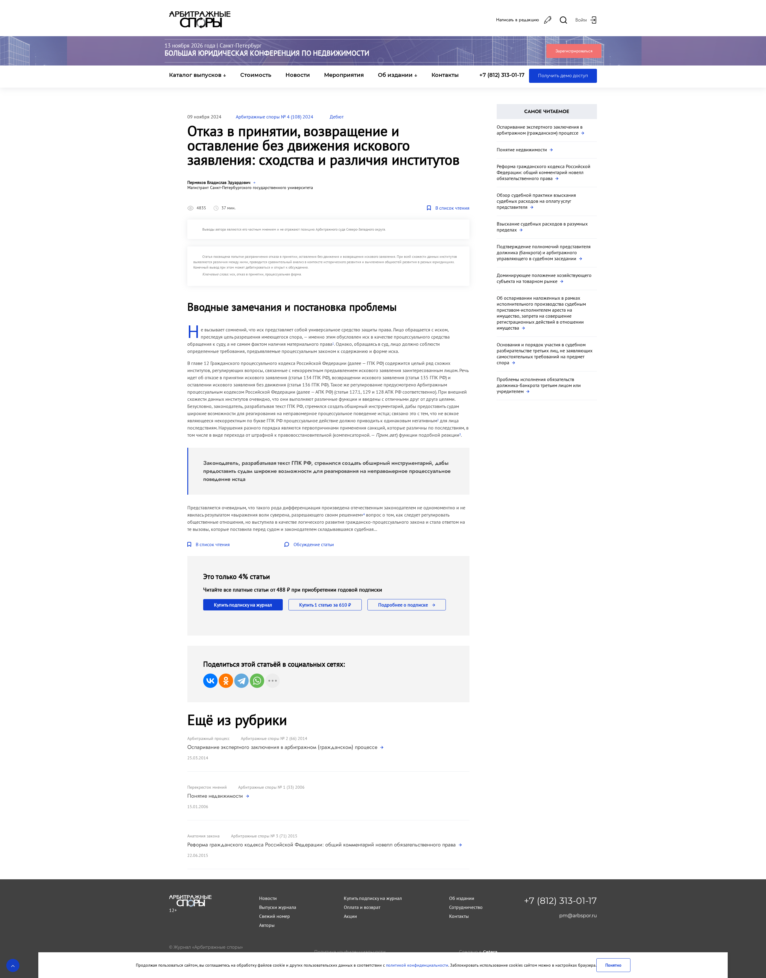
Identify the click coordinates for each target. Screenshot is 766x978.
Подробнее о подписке (403, 605)
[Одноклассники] (226, 681)
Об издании (461, 898)
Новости (297, 75)
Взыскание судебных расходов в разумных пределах (542, 227)
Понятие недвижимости (215, 795)
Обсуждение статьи (314, 544)
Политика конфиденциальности (350, 952)
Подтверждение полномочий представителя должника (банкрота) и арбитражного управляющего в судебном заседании (544, 252)
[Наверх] (12, 965)
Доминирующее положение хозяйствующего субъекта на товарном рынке (544, 278)
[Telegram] (241, 681)
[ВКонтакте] (210, 681)
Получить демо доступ (563, 75)
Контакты (445, 75)
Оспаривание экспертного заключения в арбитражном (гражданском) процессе (283, 747)
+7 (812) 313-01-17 (502, 75)
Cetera (490, 952)
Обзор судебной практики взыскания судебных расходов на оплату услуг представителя (536, 201)
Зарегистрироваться (573, 51)
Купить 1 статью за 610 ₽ (325, 605)
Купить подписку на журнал (243, 605)
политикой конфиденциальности (417, 965)
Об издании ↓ (397, 75)
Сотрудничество (466, 907)
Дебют (337, 117)
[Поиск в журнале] (563, 20)
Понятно (613, 965)
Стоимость (255, 75)
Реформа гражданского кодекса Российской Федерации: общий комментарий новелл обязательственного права (322, 844)
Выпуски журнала (277, 907)
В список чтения (452, 208)
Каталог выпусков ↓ (197, 75)
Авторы (267, 925)
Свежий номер (274, 916)
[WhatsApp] (257, 681)
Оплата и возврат (362, 907)
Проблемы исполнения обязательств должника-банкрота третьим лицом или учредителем (539, 385)
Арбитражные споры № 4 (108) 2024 (274, 117)
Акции (350, 916)
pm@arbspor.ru (578, 915)
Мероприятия (344, 75)
